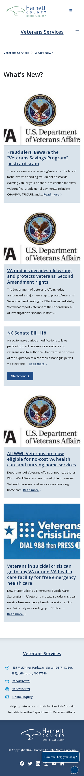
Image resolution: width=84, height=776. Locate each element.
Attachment (19, 376)
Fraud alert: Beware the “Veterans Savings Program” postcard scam (37, 158)
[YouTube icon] (54, 763)
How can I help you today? (60, 757)
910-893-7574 (21, 681)
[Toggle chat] (74, 769)
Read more (51, 194)
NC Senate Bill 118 (26, 333)
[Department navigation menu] (77, 32)
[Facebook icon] (22, 763)
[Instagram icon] (46, 763)
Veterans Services (42, 31)
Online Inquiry (22, 697)
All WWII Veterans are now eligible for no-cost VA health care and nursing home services (41, 459)
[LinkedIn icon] (38, 763)
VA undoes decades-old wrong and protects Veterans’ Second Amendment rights (40, 276)
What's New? (44, 53)
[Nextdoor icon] (62, 763)
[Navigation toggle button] (71, 11)
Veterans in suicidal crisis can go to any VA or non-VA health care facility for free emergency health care (41, 574)
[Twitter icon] (30, 763)
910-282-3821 (21, 689)
